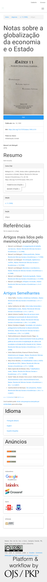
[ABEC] (9, 523)
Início (7, 17)
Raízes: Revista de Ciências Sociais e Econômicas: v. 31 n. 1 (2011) (26, 300)
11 (20, 397)
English (9, 426)
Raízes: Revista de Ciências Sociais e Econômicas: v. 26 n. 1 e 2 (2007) (25, 390)
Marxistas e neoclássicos (31, 268)
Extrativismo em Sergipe (16, 355)
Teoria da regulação (29, 276)
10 (18, 397)
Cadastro (34, 2)
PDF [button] (23, 117)
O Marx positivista (29, 254)
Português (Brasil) (13, 421)
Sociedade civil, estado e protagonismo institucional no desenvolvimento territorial (25, 327)
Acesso (42, 2)
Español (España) (12, 431)
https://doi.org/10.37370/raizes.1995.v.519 (22, 129)
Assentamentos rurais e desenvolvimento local (23, 379)
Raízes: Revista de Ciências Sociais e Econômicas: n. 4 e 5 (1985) (25, 284)
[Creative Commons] (14, 548)
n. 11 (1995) (24, 17)
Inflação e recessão (29, 281)
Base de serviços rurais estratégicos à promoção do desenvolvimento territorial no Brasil (23, 317)
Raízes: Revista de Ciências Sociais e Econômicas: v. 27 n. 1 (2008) (25, 347)
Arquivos (14, 17)
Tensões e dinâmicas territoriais (27, 298)
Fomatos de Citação (15, 185)
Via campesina (31, 388)
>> (23, 397)
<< (4, 397)
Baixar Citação (13, 189)
